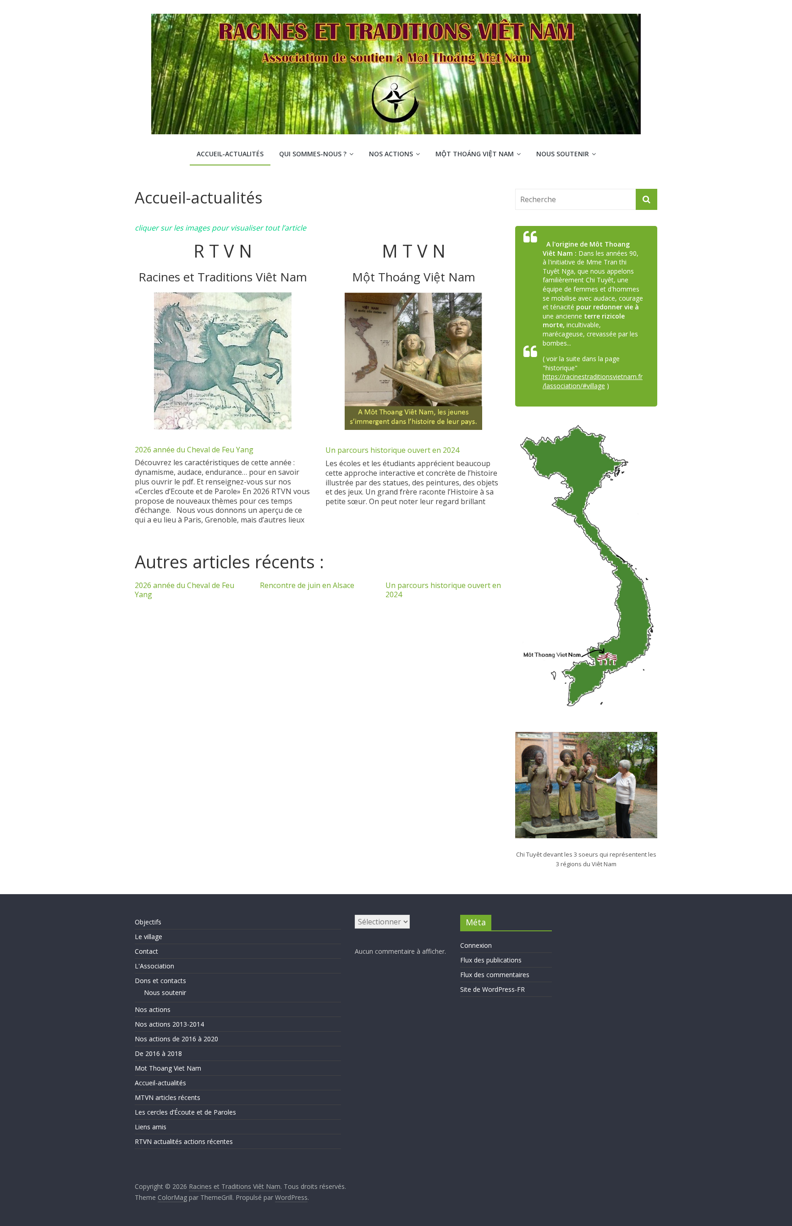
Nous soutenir (562, 153)
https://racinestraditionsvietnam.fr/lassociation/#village (593, 381)
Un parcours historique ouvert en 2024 (392, 450)
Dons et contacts (160, 980)
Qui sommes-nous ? (312, 153)
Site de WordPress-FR (492, 989)
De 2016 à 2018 (158, 1053)
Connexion (476, 945)
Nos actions (391, 153)
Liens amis (150, 1126)
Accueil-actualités (230, 153)
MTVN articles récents (167, 1097)
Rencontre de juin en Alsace (307, 585)
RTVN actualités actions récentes (184, 1141)
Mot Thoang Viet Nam (168, 1068)
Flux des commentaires (494, 974)
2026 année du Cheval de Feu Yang (194, 450)
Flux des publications (491, 960)
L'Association (154, 966)
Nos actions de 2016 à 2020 (176, 1038)
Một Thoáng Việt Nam (474, 153)
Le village (148, 936)
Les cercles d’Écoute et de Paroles (185, 1112)
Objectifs (148, 922)
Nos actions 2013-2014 (169, 1024)
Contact (146, 951)
